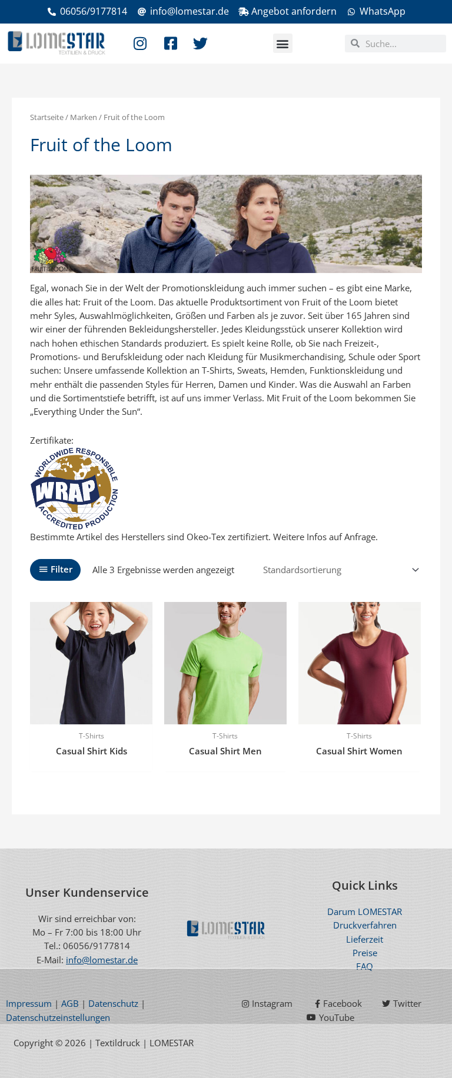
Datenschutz (113, 1003)
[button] (283, 43)
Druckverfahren (365, 925)
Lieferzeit (364, 939)
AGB (70, 1003)
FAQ (364, 966)
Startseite (47, 117)
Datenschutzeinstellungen (58, 1017)
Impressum (29, 1003)
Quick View (91, 714)
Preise (365, 953)
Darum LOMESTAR (364, 911)
